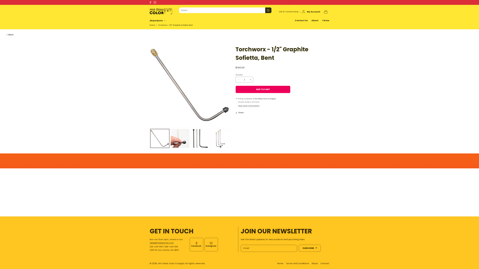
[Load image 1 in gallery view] (159, 138)
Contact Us (301, 20)
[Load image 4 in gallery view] (220, 138)
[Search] (268, 10)
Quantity (239, 75)
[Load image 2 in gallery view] (180, 138)
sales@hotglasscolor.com (162, 243)
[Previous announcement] (189, 2)
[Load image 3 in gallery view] (200, 138)
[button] (159, 21)
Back (10, 35)
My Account (313, 12)
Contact (324, 263)
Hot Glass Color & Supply (171, 263)
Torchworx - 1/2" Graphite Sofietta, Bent (175, 25)
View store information (248, 105)
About (314, 20)
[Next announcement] (290, 2)
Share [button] (241, 112)
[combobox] (222, 10)
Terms (325, 20)
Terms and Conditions (297, 263)
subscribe (308, 248)
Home (152, 25)
